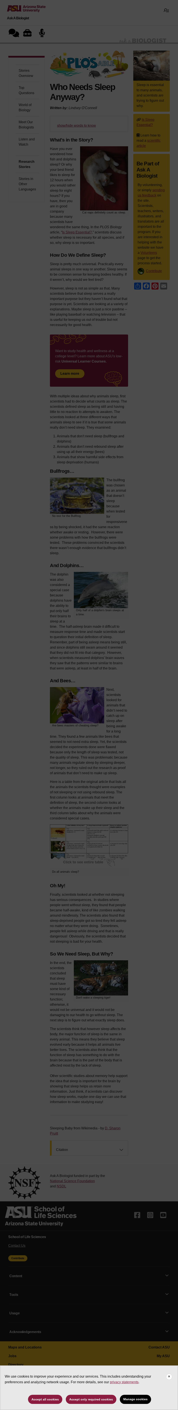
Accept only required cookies (91, 1399)
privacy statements (124, 1382)
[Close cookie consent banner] (169, 1377)
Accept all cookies (45, 1399)
